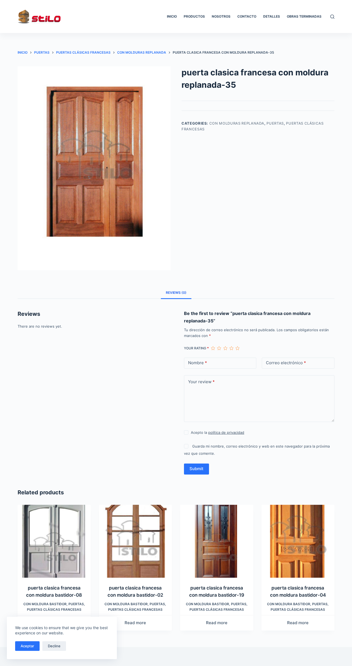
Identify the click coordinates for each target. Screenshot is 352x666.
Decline (54, 646)
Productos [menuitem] (194, 16)
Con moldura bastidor (45, 604)
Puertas (275, 123)
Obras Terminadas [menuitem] (304, 16)
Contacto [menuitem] (246, 16)
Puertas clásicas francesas (54, 609)
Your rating (196, 348)
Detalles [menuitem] (271, 16)
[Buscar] (332, 17)
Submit (196, 468)
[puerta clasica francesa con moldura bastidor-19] (216, 541)
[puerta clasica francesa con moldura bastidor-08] (54, 541)
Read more (135, 622)
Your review (201, 381)
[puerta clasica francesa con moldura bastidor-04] (298, 541)
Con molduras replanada (236, 123)
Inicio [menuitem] (172, 16)
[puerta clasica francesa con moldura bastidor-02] (135, 541)
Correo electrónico (286, 362)
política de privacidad (226, 432)
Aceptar (27, 646)
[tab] (176, 292)
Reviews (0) (176, 292)
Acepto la (217, 432)
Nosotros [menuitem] (221, 16)
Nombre (197, 362)
